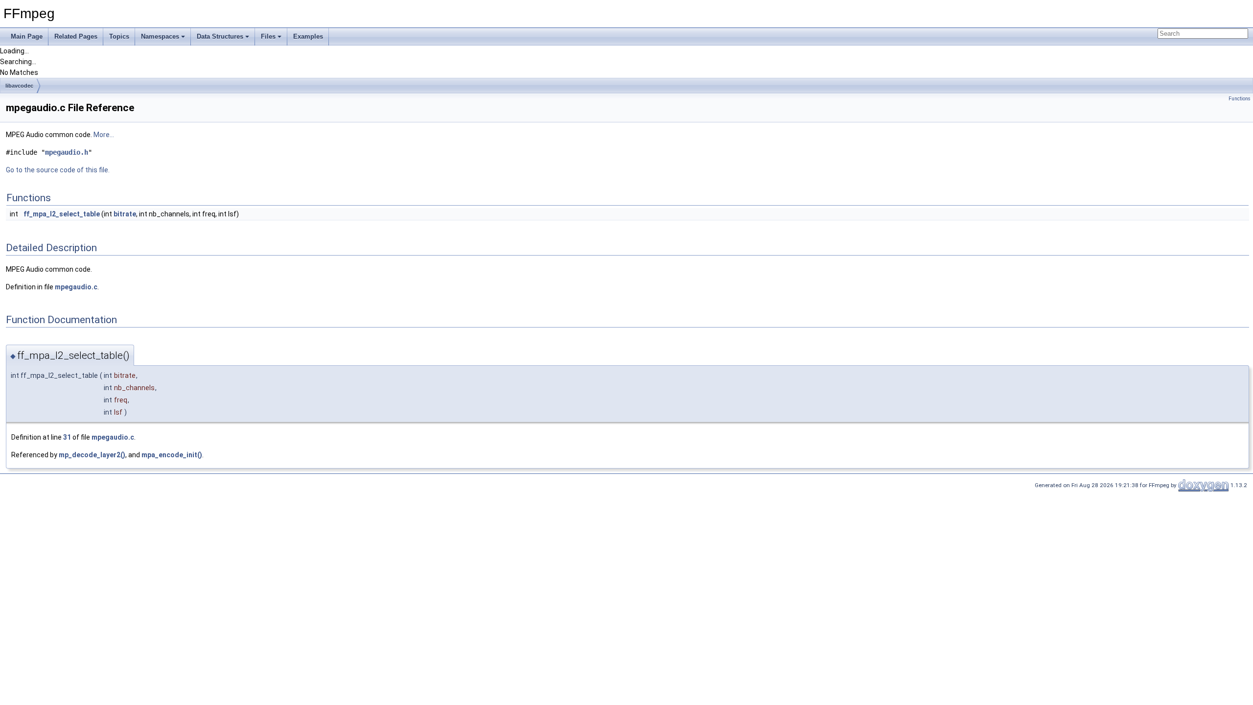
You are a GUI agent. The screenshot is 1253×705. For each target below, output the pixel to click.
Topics (119, 36)
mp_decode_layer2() (92, 455)
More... (103, 135)
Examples (308, 36)
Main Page (27, 36)
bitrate (125, 214)
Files (268, 36)
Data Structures (220, 36)
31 (67, 437)
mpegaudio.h (66, 152)
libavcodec (19, 86)
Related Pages (75, 36)
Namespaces (160, 36)
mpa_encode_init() (171, 455)
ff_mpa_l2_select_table (61, 214)
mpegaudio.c (76, 287)
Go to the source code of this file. (58, 170)
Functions (1240, 98)
